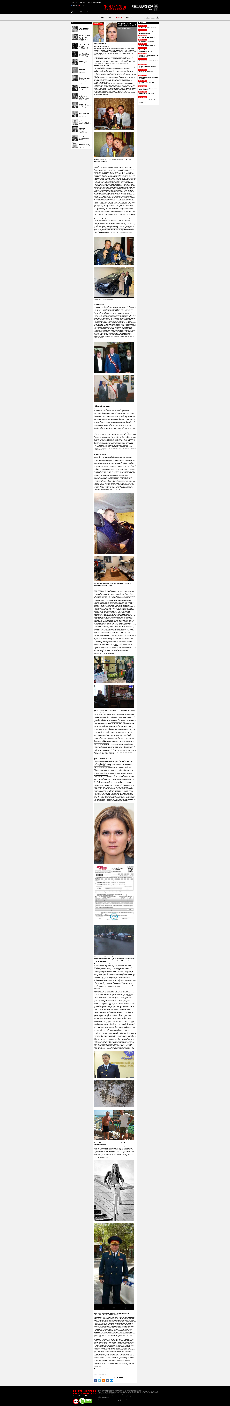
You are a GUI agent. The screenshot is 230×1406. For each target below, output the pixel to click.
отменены (124, 1318)
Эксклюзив (118, 17)
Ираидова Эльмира (84, 35)
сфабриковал (118, 1015)
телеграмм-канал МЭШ (100, 741)
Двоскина (115, 439)
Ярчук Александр (84, 144)
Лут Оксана (82, 121)
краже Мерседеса (111, 1047)
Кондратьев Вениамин (82, 129)
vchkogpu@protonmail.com (95, 2)
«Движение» (97, 594)
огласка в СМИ (118, 1329)
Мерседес (121, 1018)
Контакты (82, 2)
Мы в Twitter (76, 12)
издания (102, 67)
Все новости (142, 102)
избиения (116, 735)
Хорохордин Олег (84, 113)
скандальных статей (116, 591)
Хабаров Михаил (83, 61)
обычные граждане (99, 434)
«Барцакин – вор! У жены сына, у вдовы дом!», (111, 609)
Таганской (120, 170)
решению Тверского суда (116, 1346)
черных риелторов (106, 175)
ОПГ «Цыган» (110, 172)
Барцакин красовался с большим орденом (109, 325)
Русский (75, 5)
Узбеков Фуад (82, 104)
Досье (109, 17)
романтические (103, 88)
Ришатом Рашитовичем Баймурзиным (115, 228)
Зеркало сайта (85, 12)
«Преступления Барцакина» (101, 652)
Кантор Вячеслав (83, 136)
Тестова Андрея (105, 333)
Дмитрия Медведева (106, 324)
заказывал (96, 334)
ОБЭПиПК (120, 463)
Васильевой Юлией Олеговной (102, 766)
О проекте (74, 2)
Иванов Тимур (83, 69)
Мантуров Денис (83, 53)
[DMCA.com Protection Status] (85, 1403)
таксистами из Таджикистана (101, 743)
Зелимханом (130, 606)
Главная (101, 17)
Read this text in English (100, 43)
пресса (104, 92)
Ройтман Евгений (84, 45)
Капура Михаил (83, 95)
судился (96, 596)
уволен (130, 621)
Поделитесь (120, 1377)
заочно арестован (103, 1346)
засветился (103, 229)
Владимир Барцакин (99, 57)
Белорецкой (113, 170)
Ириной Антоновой (120, 596)
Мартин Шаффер (131, 448)
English (82, 5)
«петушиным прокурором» (118, 722)
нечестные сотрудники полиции (124, 457)
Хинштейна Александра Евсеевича (109, 1332)
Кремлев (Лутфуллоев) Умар (84, 77)
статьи (113, 334)
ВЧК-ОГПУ (129, 17)
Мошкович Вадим (84, 28)
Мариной (119, 68)
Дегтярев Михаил (83, 87)
